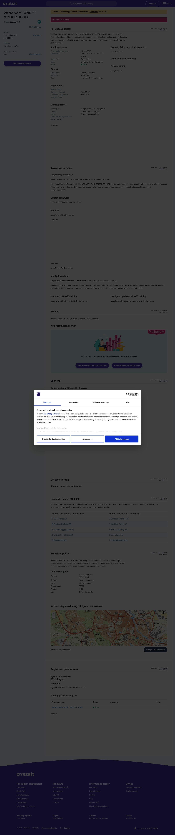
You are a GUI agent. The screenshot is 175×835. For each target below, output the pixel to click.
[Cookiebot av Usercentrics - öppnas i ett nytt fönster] (128, 394)
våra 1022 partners (50, 414)
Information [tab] (74, 402)
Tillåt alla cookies (122, 439)
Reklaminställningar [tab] (100, 402)
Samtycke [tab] (47, 402)
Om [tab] (127, 402)
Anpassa (86, 439)
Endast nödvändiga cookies (53, 439)
